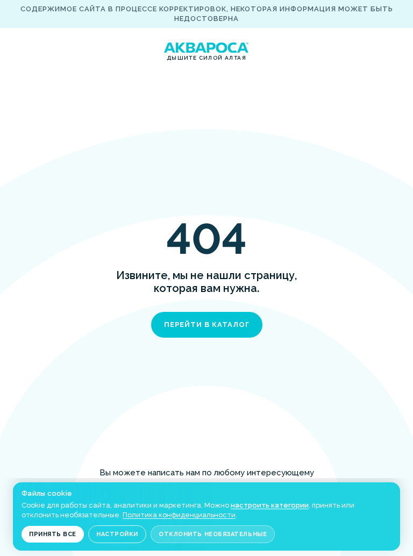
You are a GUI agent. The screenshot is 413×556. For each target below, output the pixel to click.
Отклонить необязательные (213, 534)
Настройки (117, 534)
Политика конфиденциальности (179, 515)
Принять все (52, 534)
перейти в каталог (207, 324)
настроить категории (270, 505)
